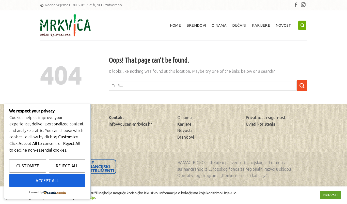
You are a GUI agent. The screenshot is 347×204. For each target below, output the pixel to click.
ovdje (90, 197)
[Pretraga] (302, 25)
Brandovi (185, 137)
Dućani (239, 25)
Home (175, 25)
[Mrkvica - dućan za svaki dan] (65, 25)
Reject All (67, 166)
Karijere (261, 25)
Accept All (47, 180)
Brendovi (196, 25)
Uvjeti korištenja (260, 124)
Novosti (284, 25)
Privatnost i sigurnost (266, 117)
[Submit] (302, 85)
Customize (27, 166)
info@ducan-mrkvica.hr (130, 124)
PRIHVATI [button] (330, 195)
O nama (219, 25)
